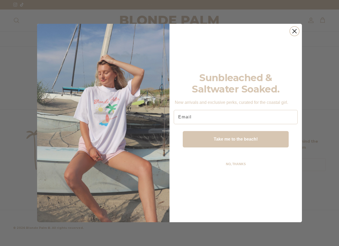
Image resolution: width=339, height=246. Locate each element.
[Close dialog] (294, 31)
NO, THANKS (236, 164)
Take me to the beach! (236, 139)
